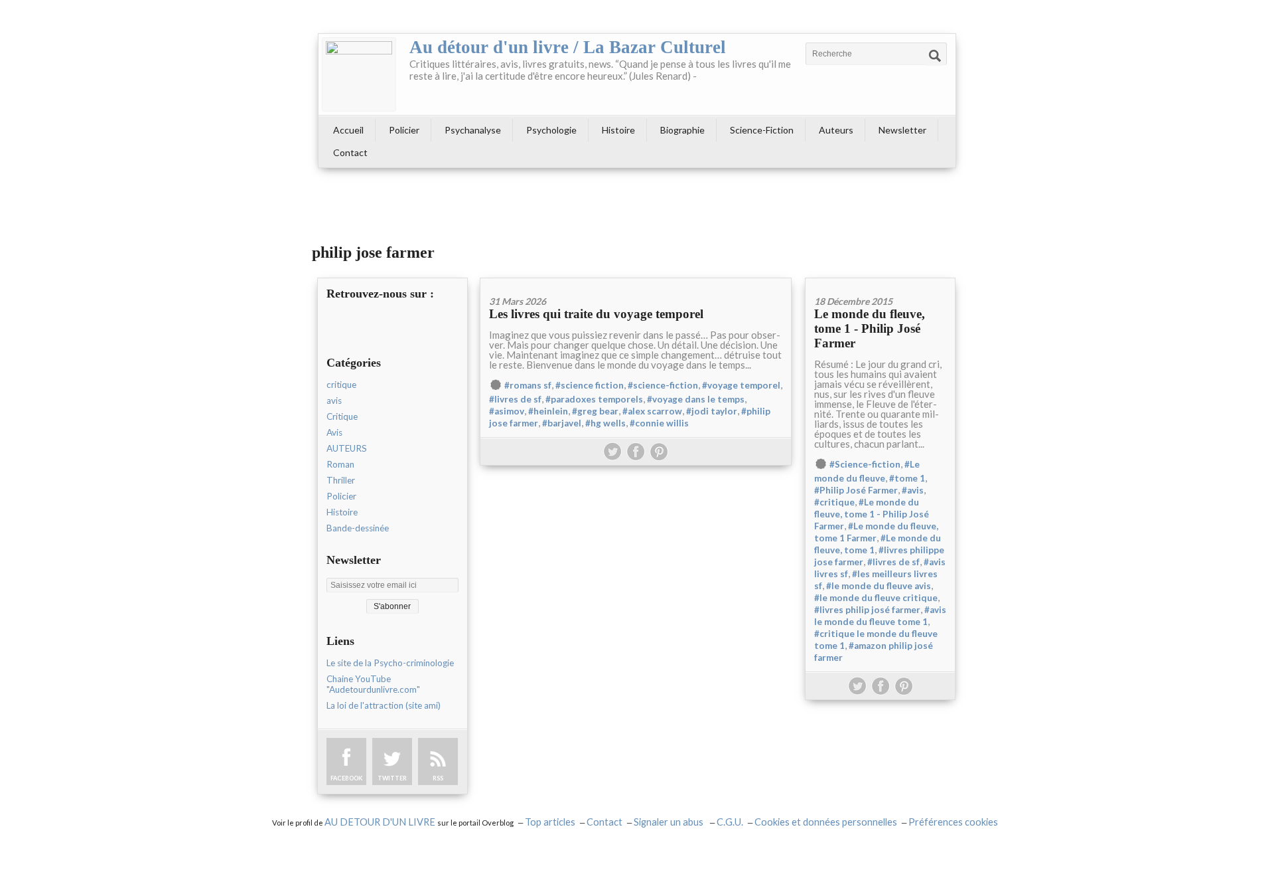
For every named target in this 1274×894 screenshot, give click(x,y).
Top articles (550, 822)
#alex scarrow (652, 411)
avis (334, 400)
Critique (342, 416)
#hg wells (605, 423)
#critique (834, 502)
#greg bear (595, 411)
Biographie (682, 129)
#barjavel (561, 423)
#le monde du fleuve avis (878, 586)
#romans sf (527, 385)
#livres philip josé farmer (867, 609)
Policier (404, 129)
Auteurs (836, 129)
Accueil (348, 129)
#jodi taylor (711, 411)
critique (341, 384)
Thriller (340, 480)
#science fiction (589, 385)
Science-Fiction (762, 129)
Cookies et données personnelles (825, 822)
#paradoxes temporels (594, 399)
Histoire (618, 129)
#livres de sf (515, 399)
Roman (340, 464)
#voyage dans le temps (695, 399)
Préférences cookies (953, 822)
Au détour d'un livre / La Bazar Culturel (567, 47)
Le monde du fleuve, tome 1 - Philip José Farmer (869, 328)
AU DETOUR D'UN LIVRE (380, 822)
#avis (913, 490)
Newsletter (902, 129)
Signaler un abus (669, 822)
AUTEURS (346, 448)
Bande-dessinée (357, 528)
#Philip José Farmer (856, 490)
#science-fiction (663, 385)
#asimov (506, 411)
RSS (438, 778)
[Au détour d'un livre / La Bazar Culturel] (359, 74)
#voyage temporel (741, 385)
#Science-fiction (864, 464)
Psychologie (551, 129)
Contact (350, 152)
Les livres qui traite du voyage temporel (596, 314)
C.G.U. (730, 822)
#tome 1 (907, 478)
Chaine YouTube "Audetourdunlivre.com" (373, 684)
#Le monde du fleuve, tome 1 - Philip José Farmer (871, 514)
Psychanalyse (473, 129)
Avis (334, 432)
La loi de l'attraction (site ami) (383, 705)
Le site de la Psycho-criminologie (390, 663)
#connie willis (659, 423)
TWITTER (392, 778)
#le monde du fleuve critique (876, 597)
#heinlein (548, 411)
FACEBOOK (346, 778)
